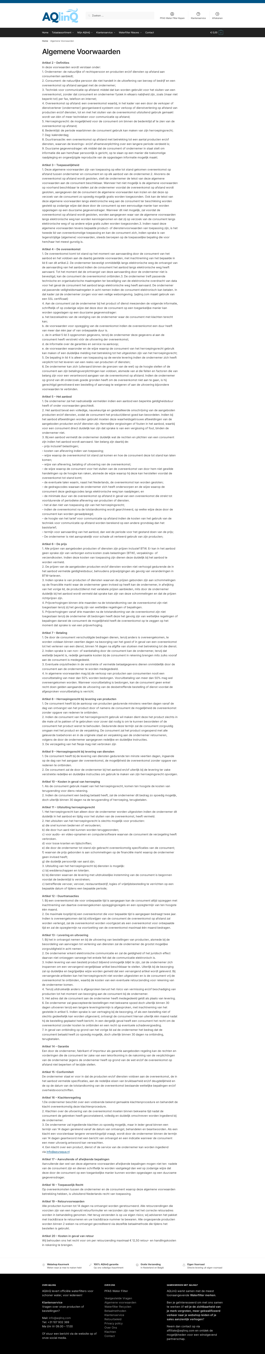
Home (45, 41)
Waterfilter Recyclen (117, 1306)
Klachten (110, 1331)
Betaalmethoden (115, 1310)
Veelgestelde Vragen (118, 1298)
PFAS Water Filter (116, 1291)
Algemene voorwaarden (120, 1302)
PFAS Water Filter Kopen (172, 18)
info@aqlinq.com (60, 1318)
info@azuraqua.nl (58, 1151)
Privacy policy (113, 1323)
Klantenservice (198, 18)
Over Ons (110, 1327)
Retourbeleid (112, 1319)
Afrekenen (217, 18)
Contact (109, 1336)
